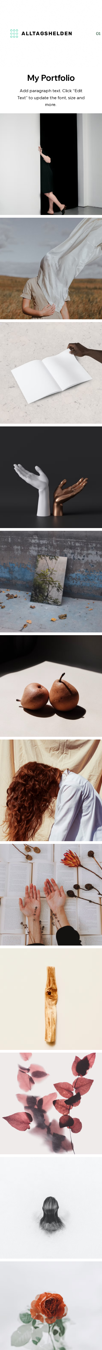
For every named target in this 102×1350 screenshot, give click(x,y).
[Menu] (16, 33)
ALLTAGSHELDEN (47, 33)
